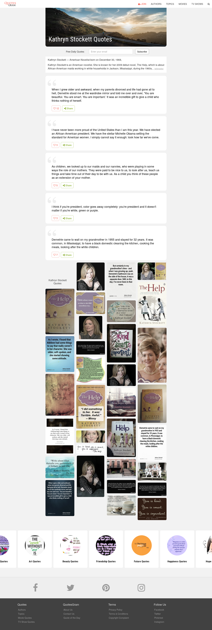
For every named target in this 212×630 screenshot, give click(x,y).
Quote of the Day (71, 617)
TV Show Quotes (26, 621)
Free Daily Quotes (75, 51)
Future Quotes (141, 561)
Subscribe (142, 51)
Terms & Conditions (118, 613)
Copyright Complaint (119, 617)
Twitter (157, 613)
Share (69, 108)
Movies (183, 3)
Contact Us (68, 613)
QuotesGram (10, 4)
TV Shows (197, 3)
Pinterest (158, 617)
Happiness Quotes (177, 561)
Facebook (159, 609)
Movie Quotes (25, 617)
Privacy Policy (115, 609)
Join (143, 3)
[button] (208, 4)
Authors (156, 3)
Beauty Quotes (70, 561)
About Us (67, 609)
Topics (170, 3)
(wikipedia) (159, 68)
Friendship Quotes (106, 561)
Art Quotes (35, 561)
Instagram (159, 621)
